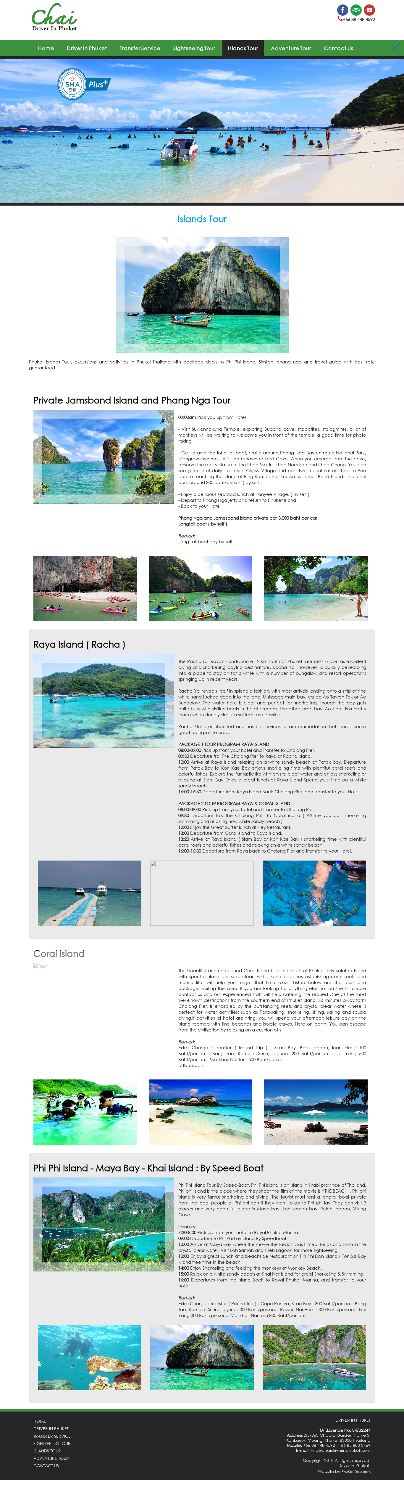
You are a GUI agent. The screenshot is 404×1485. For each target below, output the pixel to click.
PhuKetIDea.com (356, 1471)
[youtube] (369, 14)
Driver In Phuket (87, 48)
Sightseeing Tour (194, 48)
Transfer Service (140, 48)
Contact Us (338, 48)
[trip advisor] (356, 14)
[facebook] (342, 14)
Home (46, 48)
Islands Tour (243, 48)
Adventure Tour (291, 48)
